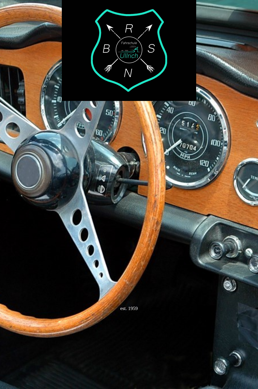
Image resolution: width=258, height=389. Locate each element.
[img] (129, 194)
